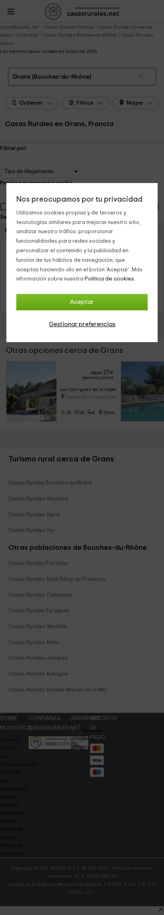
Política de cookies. (110, 279)
